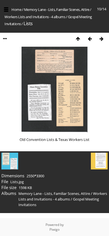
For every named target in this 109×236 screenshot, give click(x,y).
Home (16, 9)
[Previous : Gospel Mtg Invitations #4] (90, 39)
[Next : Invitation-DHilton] (101, 39)
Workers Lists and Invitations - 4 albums (34, 16)
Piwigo (54, 229)
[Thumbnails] (78, 39)
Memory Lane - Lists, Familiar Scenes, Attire (56, 9)
